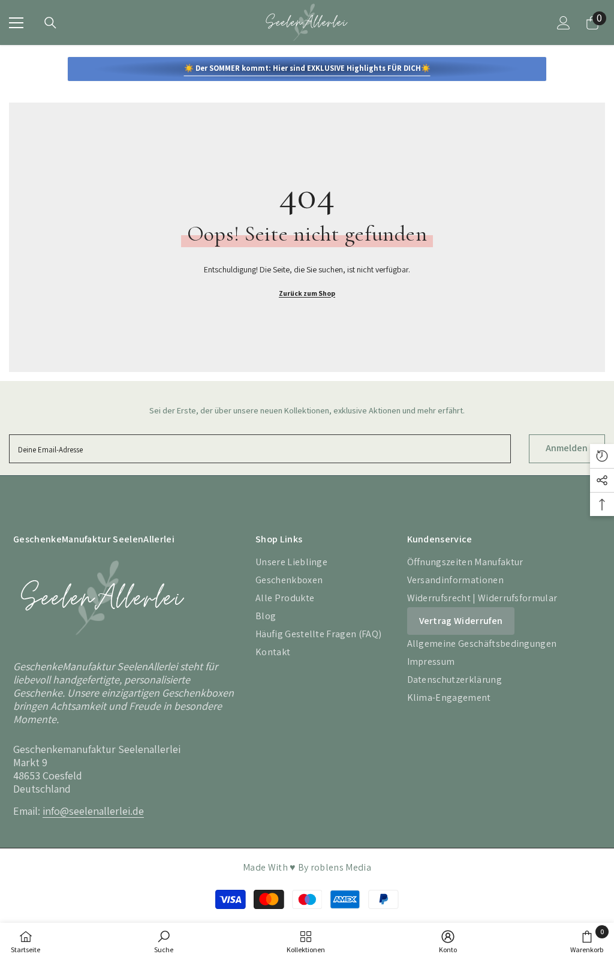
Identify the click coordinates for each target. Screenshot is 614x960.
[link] (163, 941)
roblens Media (341, 867)
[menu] (16, 23)
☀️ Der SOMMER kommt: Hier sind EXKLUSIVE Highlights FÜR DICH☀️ (307, 68)
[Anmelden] (563, 22)
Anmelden (567, 448)
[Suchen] (50, 23)
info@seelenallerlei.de (93, 811)
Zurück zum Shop (307, 293)
